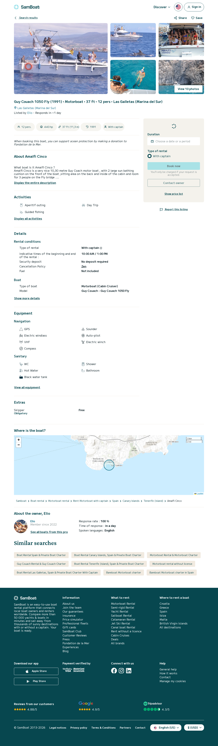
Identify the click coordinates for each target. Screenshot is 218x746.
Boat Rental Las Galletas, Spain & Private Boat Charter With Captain (57, 572)
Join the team (72, 607)
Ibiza (163, 615)
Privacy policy (78, 727)
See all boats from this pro (49, 532)
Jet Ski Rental (120, 623)
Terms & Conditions (103, 727)
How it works (168, 673)
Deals (114, 639)
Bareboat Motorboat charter (123, 572)
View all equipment (27, 387)
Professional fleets (75, 623)
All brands (117, 643)
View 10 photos (188, 89)
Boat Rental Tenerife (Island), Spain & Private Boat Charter (109, 563)
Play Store (39, 681)
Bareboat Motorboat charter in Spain (172, 572)
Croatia (164, 603)
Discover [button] (160, 7)
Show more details (27, 298)
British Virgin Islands (174, 623)
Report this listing (176, 209)
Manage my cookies (173, 681)
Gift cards (69, 627)
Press (66, 639)
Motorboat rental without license (172, 563)
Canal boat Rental (123, 627)
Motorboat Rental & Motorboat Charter (174, 555)
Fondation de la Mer (76, 643)
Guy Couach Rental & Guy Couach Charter (41, 563)
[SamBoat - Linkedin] (129, 671)
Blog (65, 651)
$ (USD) (193, 727)
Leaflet (199, 493)
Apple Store (39, 671)
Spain (163, 611)
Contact (165, 677)
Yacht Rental (119, 611)
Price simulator (73, 619)
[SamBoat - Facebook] (114, 671)
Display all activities (28, 218)
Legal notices (57, 727)
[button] (18, 439)
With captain (161, 156)
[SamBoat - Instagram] (121, 671)
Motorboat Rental (123, 603)
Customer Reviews (75, 635)
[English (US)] (178, 7)
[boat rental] (27, 7)
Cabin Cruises (120, 635)
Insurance (69, 615)
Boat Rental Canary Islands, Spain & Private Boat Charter (107, 555)
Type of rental (157, 151)
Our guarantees (73, 611)
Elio (30, 113)
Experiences (71, 647)
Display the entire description (35, 183)
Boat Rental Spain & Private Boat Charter (41, 555)
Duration (153, 134)
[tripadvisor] (153, 703)
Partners (125, 727)
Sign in (196, 6)
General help (168, 669)
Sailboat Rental (121, 615)
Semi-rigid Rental (122, 607)
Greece (164, 607)
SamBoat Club (72, 631)
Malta (163, 619)
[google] (86, 703)
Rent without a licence (126, 631)
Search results (28, 17)
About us (68, 603)
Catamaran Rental (123, 619)
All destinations (170, 627)
